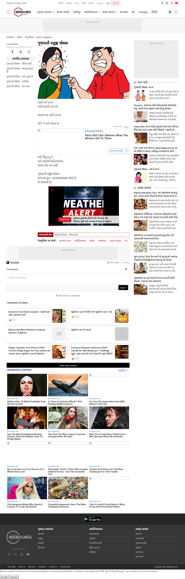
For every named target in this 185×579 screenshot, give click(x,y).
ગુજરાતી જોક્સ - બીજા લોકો (19, 63)
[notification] (175, 11)
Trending (143, 12)
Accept (4, 577)
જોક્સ (19, 37)
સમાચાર (41, 533)
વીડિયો (154, 12)
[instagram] (172, 3)
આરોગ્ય (139, 533)
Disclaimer (42, 566)
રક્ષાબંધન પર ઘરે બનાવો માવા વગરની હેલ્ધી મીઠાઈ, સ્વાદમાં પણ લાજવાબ (154, 279)
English (69, 3)
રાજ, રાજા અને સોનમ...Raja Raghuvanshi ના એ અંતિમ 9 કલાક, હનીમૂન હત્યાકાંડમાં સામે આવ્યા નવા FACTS (155, 149)
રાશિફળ (92, 538)
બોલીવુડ (77, 12)
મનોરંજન (10, 37)
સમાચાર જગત (65, 240)
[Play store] (170, 11)
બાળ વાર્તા (139, 556)
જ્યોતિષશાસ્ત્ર (90, 12)
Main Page (11, 566)
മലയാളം (100, 3)
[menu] (9, 12)
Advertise (31, 566)
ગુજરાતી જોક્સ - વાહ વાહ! (18, 86)
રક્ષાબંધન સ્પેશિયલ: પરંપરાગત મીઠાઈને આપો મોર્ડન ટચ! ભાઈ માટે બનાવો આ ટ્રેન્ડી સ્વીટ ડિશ (156, 215)
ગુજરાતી (116, 3)
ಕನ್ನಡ (108, 3)
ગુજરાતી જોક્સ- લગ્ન (143, 87)
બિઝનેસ (41, 547)
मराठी (83, 3)
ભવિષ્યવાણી (94, 533)
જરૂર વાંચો (142, 82)
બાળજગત (139, 552)
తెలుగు (91, 3)
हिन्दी (61, 3)
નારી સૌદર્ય (140, 538)
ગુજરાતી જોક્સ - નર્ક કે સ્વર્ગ (146, 169)
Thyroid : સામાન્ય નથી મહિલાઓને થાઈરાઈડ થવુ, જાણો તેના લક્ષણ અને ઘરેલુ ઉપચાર (155, 107)
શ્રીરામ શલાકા (94, 547)
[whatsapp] (29, 51)
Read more (64, 219)
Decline (13, 577)
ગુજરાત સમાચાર (44, 12)
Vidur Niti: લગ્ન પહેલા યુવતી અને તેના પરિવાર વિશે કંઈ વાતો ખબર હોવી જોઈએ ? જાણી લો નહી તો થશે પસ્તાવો (156, 128)
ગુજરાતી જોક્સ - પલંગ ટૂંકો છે (20, 76)
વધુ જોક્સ (29, 37)
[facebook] (162, 3)
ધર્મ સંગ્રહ (124, 12)
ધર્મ (133, 12)
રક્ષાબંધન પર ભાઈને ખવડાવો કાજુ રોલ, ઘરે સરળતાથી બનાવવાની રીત (154, 237)
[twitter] (167, 3)
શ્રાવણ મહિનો (63, 12)
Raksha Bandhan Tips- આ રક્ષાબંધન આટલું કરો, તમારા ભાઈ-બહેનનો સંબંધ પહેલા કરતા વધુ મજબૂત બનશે (156, 194)
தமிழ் (77, 3)
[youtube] (176, 3)
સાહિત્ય (138, 547)
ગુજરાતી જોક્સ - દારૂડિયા (18, 81)
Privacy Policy (65, 566)
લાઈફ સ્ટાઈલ (108, 12)
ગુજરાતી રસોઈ (141, 543)
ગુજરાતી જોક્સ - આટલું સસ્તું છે (20, 70)
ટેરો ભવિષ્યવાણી (95, 543)
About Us (21, 566)
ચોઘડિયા (92, 552)
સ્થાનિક (41, 543)
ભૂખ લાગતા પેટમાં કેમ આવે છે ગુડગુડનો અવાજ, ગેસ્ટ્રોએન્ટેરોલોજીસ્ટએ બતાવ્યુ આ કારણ (156, 258)
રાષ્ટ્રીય (40, 538)
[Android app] (92, 519)
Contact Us (53, 566)
